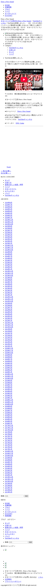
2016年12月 (9, 451)
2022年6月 (8, 310)
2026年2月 (8, 215)
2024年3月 (8, 265)
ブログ (7, 9)
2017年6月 (8, 438)
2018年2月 (8, 421)
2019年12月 (9, 374)
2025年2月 (8, 241)
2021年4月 (8, 340)
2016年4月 (8, 468)
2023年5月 (8, 286)
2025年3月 (8, 239)
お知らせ (12, 50)
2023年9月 (8, 278)
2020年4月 (8, 365)
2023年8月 (8, 280)
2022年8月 (8, 305)
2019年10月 (9, 378)
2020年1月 (8, 372)
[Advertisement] (24, 146)
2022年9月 (8, 303)
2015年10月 (9, 481)
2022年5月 (8, 312)
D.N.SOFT (8, 15)
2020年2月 (8, 370)
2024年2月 (8, 267)
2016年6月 (8, 464)
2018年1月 (8, 423)
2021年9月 (8, 329)
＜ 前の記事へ (6, 171)
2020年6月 (8, 361)
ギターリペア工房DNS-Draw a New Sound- (16, 21)
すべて (11, 52)
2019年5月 (8, 389)
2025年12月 (9, 220)
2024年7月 (8, 256)
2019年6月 (8, 387)
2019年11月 (9, 376)
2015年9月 (8, 483)
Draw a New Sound (7, 2)
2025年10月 (9, 224)
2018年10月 (9, 404)
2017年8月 (8, 434)
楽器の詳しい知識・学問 (14, 185)
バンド (7, 193)
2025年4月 (8, 237)
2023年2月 (8, 293)
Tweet (9, 167)
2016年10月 (9, 455)
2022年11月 (9, 299)
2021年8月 (8, 331)
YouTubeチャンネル (16, 48)
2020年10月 (9, 353)
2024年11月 (9, 248)
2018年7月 (8, 410)
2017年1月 (8, 449)
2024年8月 (8, 254)
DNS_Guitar (20, 123)
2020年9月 (8, 355)
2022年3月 (8, 316)
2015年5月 (8, 492)
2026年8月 (8, 202)
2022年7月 (8, 308)
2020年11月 (9, 350)
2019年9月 (8, 380)
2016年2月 (8, 473)
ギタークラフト (10, 189)
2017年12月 (9, 425)
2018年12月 (9, 400)
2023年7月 (8, 282)
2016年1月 (8, 475)
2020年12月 (9, 348)
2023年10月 (9, 275)
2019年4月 (8, 391)
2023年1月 (8, 295)
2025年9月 (8, 226)
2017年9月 (8, 432)
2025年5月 (8, 235)
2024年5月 (8, 260)
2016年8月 (8, 460)
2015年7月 (8, 488)
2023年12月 (9, 271)
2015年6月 (8, 490)
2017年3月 (8, 445)
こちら (40, 577)
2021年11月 (9, 325)
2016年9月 (8, 458)
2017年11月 (9, 428)
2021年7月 (8, 333)
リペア (7, 11)
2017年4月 (8, 443)
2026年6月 (8, 207)
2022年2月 (8, 318)
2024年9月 (8, 252)
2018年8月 (8, 408)
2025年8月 (8, 228)
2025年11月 (9, 222)
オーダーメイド (10, 13)
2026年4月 (8, 211)
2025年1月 (8, 243)
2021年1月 (8, 346)
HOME (7, 5)
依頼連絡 (8, 516)
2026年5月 (8, 209)
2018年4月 (8, 417)
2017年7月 (8, 436)
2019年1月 (8, 398)
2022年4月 (8, 314)
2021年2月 (8, 344)
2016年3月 (8, 471)
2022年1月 (8, 320)
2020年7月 (8, 359)
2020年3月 (8, 368)
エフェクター (10, 191)
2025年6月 (8, 233)
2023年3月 (8, 290)
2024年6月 (8, 258)
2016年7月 (8, 462)
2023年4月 (8, 288)
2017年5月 (8, 440)
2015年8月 (8, 486)
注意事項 (8, 579)
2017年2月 (8, 447)
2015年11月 (9, 479)
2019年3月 (8, 393)
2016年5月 (8, 466)
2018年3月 (8, 419)
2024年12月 (9, 245)
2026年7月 (8, 205)
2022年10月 (9, 301)
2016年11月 (9, 453)
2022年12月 (9, 297)
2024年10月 (9, 250)
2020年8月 (8, 357)
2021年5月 (8, 338)
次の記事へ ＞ (6, 173)
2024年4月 (8, 263)
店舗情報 (8, 7)
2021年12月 (9, 323)
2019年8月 (8, 383)
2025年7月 (8, 230)
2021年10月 (9, 327)
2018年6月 (8, 413)
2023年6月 (8, 284)
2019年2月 (8, 395)
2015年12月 (9, 477)
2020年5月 (8, 363)
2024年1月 (8, 269)
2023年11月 (9, 273)
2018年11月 (9, 402)
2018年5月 (8, 415)
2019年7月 (8, 385)
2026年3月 (8, 213)
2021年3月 (8, 342)
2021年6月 (8, 335)
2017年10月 (9, 430)
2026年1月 (8, 217)
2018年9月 (8, 406)
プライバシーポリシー (13, 581)
